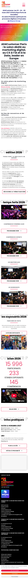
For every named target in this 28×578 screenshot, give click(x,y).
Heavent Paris (4, 560)
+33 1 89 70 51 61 (5, 487)
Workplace (4, 516)
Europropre (4, 559)
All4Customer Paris (6, 556)
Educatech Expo (5, 557)
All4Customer (4, 505)
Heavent (3, 508)
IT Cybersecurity (5, 530)
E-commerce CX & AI (6, 523)
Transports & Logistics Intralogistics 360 (11, 514)
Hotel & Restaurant (6, 510)
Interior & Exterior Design (7, 511)
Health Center (4, 506)
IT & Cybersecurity (6, 513)
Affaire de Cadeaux (6, 554)
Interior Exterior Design (7, 528)
